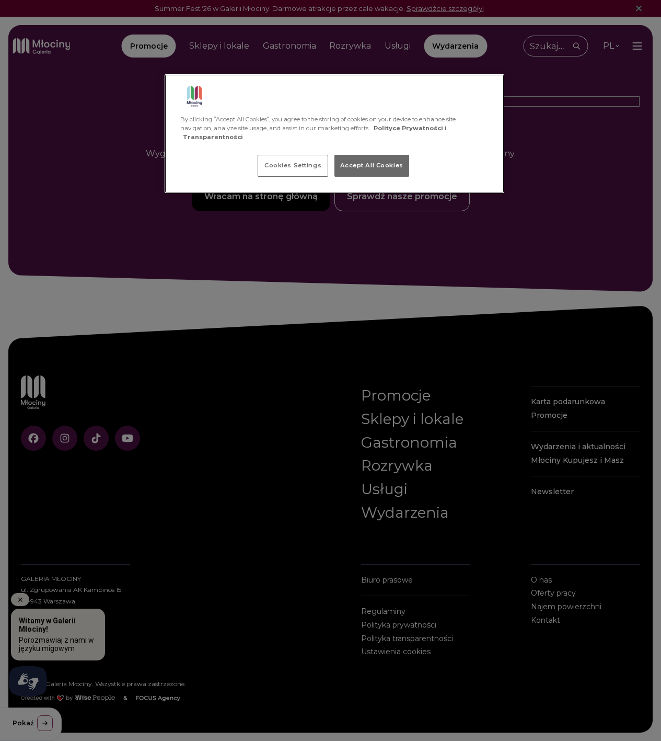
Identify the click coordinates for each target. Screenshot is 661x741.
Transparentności (213, 137)
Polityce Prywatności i (410, 128)
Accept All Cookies (371, 165)
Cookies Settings (292, 165)
